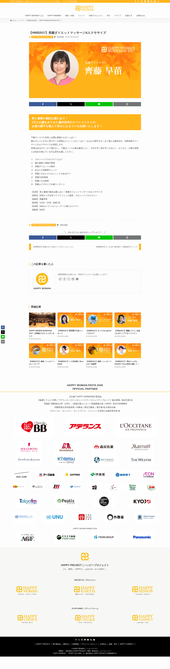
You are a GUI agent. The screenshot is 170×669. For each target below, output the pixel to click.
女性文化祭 (60, 37)
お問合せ (103, 644)
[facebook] (135, 1)
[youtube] (148, 1)
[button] (43, 104)
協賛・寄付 (113, 644)
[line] (145, 1)
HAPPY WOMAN (42, 288)
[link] (60, 279)
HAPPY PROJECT (43, 644)
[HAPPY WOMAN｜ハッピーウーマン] (85, 8)
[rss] (151, 1)
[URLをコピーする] (127, 104)
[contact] (154, 1)
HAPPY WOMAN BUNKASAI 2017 (42, 37)
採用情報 (75, 644)
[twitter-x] (138, 1)
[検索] (158, 1)
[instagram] (141, 1)
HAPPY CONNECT (127, 644)
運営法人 (66, 644)
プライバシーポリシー (89, 644)
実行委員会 (57, 644)
